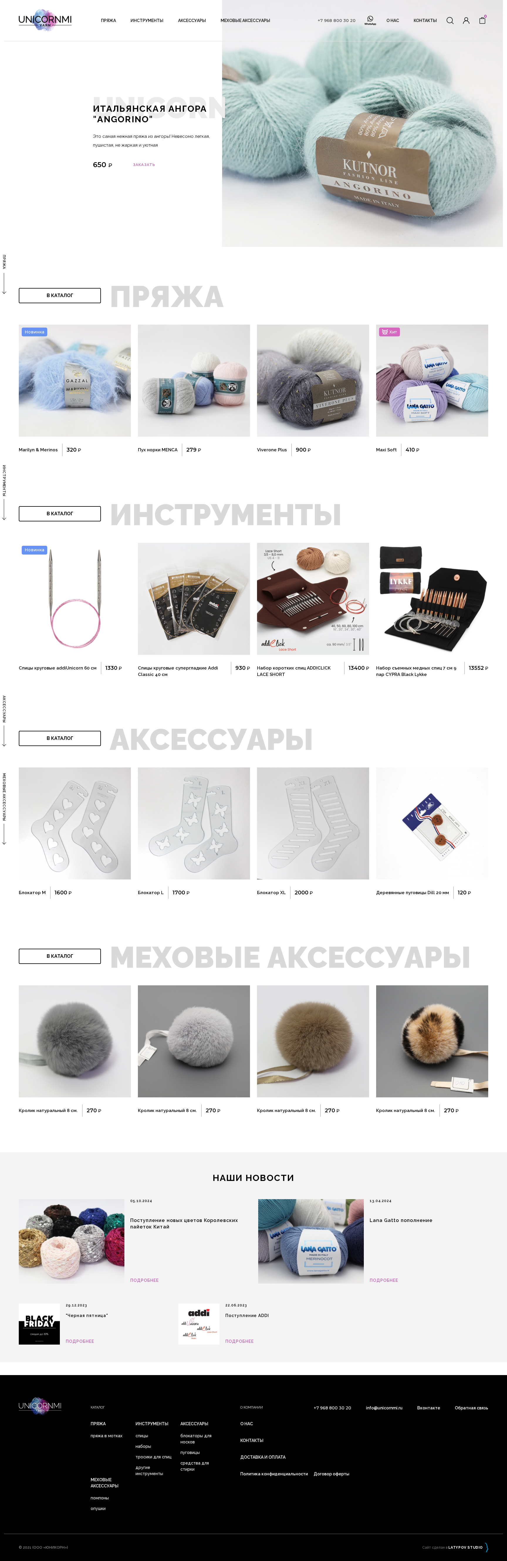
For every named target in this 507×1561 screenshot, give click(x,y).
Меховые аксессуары (245, 20)
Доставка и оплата (262, 1457)
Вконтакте (428, 1408)
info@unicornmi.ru (384, 1408)
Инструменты (147, 20)
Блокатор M (32, 892)
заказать (144, 164)
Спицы (142, 1435)
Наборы (143, 1446)
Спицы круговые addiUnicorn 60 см (58, 668)
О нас (392, 20)
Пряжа (108, 20)
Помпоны (100, 1498)
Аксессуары (192, 20)
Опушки (98, 1508)
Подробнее (144, 1280)
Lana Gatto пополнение (401, 1220)
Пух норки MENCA (158, 449)
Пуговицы (190, 1452)
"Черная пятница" (87, 1315)
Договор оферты (331, 1474)
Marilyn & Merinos (38, 449)
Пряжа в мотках (106, 1435)
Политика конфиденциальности (274, 1474)
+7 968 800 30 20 (337, 20)
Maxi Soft (386, 449)
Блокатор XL (271, 892)
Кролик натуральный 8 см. (48, 1110)
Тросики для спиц (154, 1457)
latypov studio (465, 1547)
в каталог (60, 295)
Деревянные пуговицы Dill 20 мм (412, 892)
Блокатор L (151, 892)
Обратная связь (471, 1408)
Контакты (425, 20)
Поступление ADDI (247, 1315)
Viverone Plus (272, 449)
